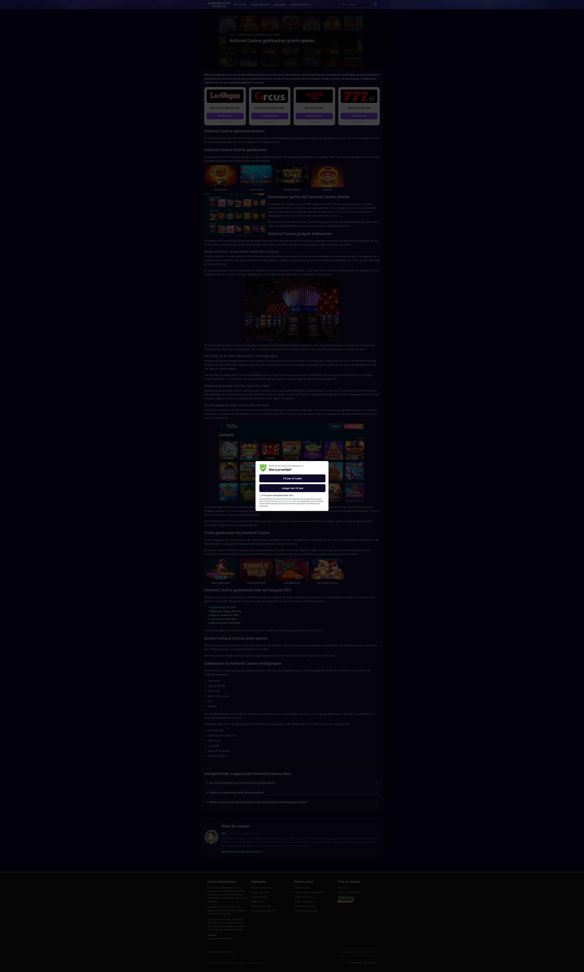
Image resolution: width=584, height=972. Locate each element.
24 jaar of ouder (292, 478)
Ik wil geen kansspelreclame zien (277, 495)
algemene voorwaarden (288, 501)
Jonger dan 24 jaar (292, 488)
